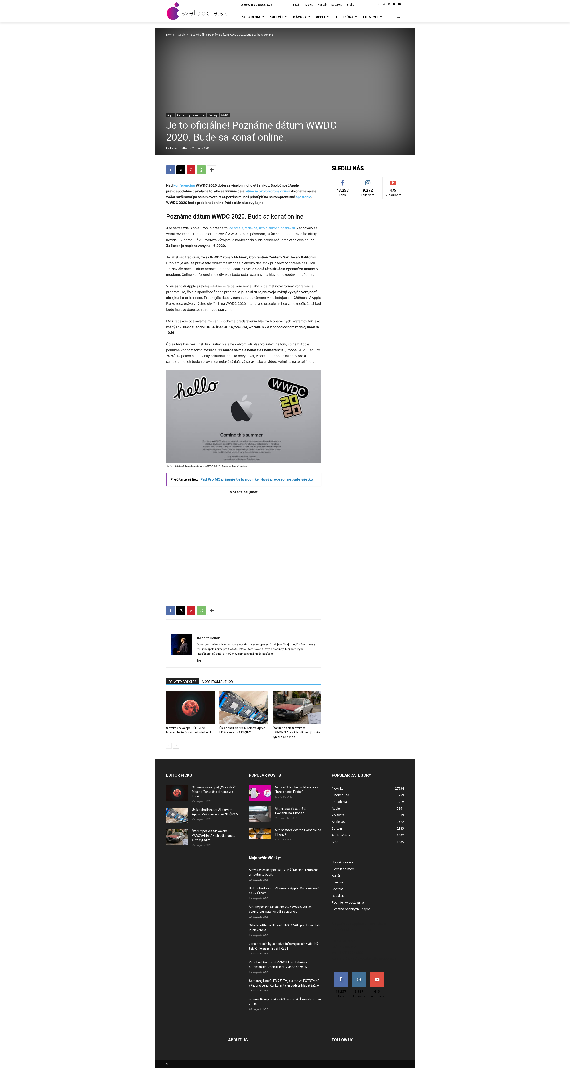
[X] (389, 4)
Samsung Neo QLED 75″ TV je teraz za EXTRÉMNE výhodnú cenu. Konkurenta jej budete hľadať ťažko (284, 983)
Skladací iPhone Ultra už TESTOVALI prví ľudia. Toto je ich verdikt (285, 928)
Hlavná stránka (342, 862)
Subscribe (393, 180)
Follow (368, 180)
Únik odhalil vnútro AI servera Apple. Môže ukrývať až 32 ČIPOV (284, 891)
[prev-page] (169, 746)
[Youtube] (399, 4)
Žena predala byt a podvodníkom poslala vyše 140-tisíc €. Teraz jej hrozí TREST (284, 946)
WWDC (224, 115)
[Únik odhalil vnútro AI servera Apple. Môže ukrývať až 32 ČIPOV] (243, 707)
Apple (182, 35)
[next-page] (176, 746)
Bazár (336, 875)
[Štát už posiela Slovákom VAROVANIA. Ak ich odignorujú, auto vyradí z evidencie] (297, 707)
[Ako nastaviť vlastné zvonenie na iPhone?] (260, 833)
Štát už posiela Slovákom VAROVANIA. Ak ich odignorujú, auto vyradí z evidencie (296, 732)
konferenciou (184, 185)
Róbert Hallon (179, 148)
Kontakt (337, 889)
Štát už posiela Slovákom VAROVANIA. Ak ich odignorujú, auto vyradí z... (213, 835)
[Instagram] (384, 4)
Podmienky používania (348, 902)
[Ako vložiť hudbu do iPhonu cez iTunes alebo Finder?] (260, 793)
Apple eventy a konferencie (191, 115)
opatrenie (303, 197)
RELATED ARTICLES (183, 682)
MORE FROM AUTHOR (217, 682)
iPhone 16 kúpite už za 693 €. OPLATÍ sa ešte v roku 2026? (285, 1001)
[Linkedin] (200, 661)
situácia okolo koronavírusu (267, 191)
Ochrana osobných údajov (351, 909)
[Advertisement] (243, 541)
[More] (211, 169)
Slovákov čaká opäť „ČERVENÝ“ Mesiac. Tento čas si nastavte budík (214, 792)
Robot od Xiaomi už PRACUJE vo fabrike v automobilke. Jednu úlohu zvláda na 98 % (278, 964)
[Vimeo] (394, 4)
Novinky (213, 115)
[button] (398, 17)
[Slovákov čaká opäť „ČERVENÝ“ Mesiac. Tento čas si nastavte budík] (190, 707)
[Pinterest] (191, 169)
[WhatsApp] (201, 169)
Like (342, 180)
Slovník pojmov (343, 869)
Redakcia (338, 895)
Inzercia (337, 882)
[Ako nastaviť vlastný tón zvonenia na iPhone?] (260, 814)
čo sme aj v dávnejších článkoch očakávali (262, 228)
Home (170, 35)
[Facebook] (378, 4)
